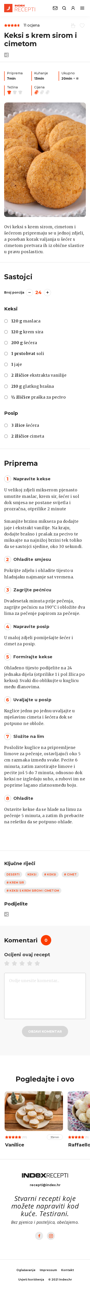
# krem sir (15, 882)
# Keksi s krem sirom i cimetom (32, 890)
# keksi (50, 874)
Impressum (48, 1270)
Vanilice (14, 1145)
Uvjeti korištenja (31, 1279)
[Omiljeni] (81, 25)
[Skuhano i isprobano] (72, 25)
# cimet (70, 874)
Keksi (31, 874)
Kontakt (67, 1270)
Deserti (13, 874)
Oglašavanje (26, 1270)
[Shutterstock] (45, 159)
